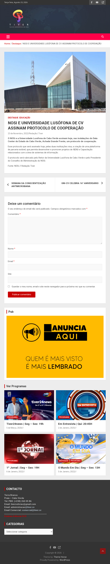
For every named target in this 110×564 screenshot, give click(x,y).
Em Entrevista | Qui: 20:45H (75, 424)
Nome (11, 248)
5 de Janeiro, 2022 (66, 471)
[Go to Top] (103, 551)
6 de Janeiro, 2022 (14, 471)
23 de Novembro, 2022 (18, 133)
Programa (12, 417)
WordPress (65, 560)
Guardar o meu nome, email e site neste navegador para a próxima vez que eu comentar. (53, 286)
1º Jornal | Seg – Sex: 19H (22, 467)
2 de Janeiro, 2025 (66, 428)
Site (9, 274)
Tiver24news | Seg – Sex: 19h (25, 424)
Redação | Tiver (36, 133)
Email (11, 261)
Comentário (14, 214)
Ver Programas (16, 386)
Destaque (13, 118)
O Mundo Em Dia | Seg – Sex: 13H (79, 467)
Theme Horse (60, 557)
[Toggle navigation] (8, 36)
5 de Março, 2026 (14, 428)
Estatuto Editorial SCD (15, 516)
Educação (24, 118)
